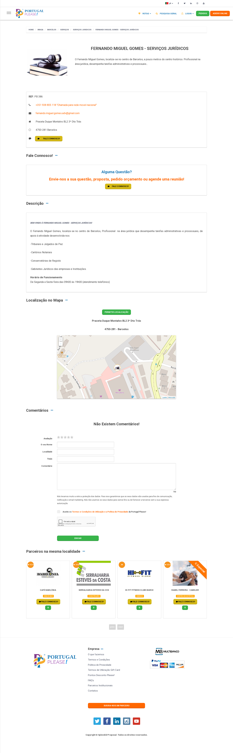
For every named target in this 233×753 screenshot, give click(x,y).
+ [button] (60, 339)
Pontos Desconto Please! (101, 675)
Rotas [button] (145, 13)
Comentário (46, 466)
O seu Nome (46, 445)
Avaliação (48, 439)
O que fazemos (96, 654)
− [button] (60, 344)
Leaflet (164, 397)
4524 (31, 565)
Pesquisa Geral (168, 13)
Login (188, 13)
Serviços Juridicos (81, 30)
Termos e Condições (99, 659)
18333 (122, 565)
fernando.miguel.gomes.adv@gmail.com (57, 113)
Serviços (64, 30)
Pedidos (203, 13)
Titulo (49, 459)
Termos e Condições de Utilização (88, 512)
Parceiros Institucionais (100, 685)
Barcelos (51, 30)
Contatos (93, 690)
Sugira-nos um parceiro (116, 706)
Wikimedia (171, 397)
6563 (168, 565)
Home (31, 30)
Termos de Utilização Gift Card (104, 670)
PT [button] (170, 3)
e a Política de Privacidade (116, 512)
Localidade (47, 452)
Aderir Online (220, 13)
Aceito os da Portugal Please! (104, 512)
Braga (40, 30)
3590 (77, 565)
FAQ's (91, 680)
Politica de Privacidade (99, 664)
